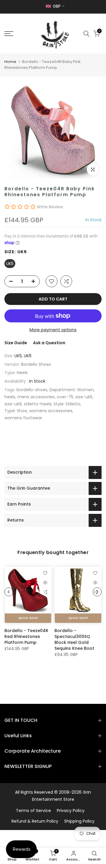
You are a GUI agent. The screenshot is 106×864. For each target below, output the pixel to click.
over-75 (65, 397)
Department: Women (71, 390)
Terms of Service (33, 810)
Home (10, 61)
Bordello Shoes (36, 364)
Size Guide (15, 343)
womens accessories (50, 411)
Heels (22, 373)
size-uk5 (83, 397)
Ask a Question (49, 343)
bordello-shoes (31, 390)
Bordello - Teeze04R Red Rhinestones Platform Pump (26, 636)
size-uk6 (13, 404)
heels (9, 397)
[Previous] (8, 591)
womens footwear (23, 418)
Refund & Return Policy (34, 821)
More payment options (53, 330)
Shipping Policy (79, 821)
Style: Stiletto (67, 404)
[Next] (97, 591)
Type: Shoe (15, 411)
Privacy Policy (71, 810)
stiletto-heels (38, 404)
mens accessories (36, 397)
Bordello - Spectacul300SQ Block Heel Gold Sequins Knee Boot (74, 639)
